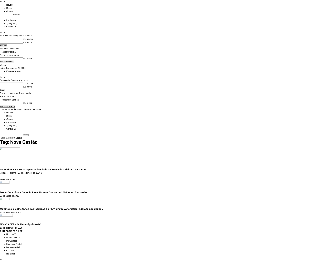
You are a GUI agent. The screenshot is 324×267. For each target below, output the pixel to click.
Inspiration (11, 20)
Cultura (10, 250)
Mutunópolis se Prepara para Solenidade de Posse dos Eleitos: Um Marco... (44, 169)
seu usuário (28, 39)
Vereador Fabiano (8, 173)
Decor (9, 8)
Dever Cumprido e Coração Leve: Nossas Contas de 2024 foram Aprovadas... (44, 192)
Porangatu (11, 241)
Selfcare (16, 14)
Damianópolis (13, 247)
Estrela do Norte (14, 244)
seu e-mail (27, 58)
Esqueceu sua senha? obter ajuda (15, 93)
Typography (11, 24)
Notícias (11, 234)
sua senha (27, 42)
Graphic (9, 11)
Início (2, 138)
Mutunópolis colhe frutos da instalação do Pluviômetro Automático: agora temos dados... (51, 209)
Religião (10, 254)
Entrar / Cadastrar (14, 71)
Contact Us (11, 27)
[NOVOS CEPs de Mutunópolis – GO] (6, 218)
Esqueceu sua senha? (10, 49)
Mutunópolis (13, 238)
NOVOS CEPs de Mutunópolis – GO (20, 224)
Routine (9, 5)
